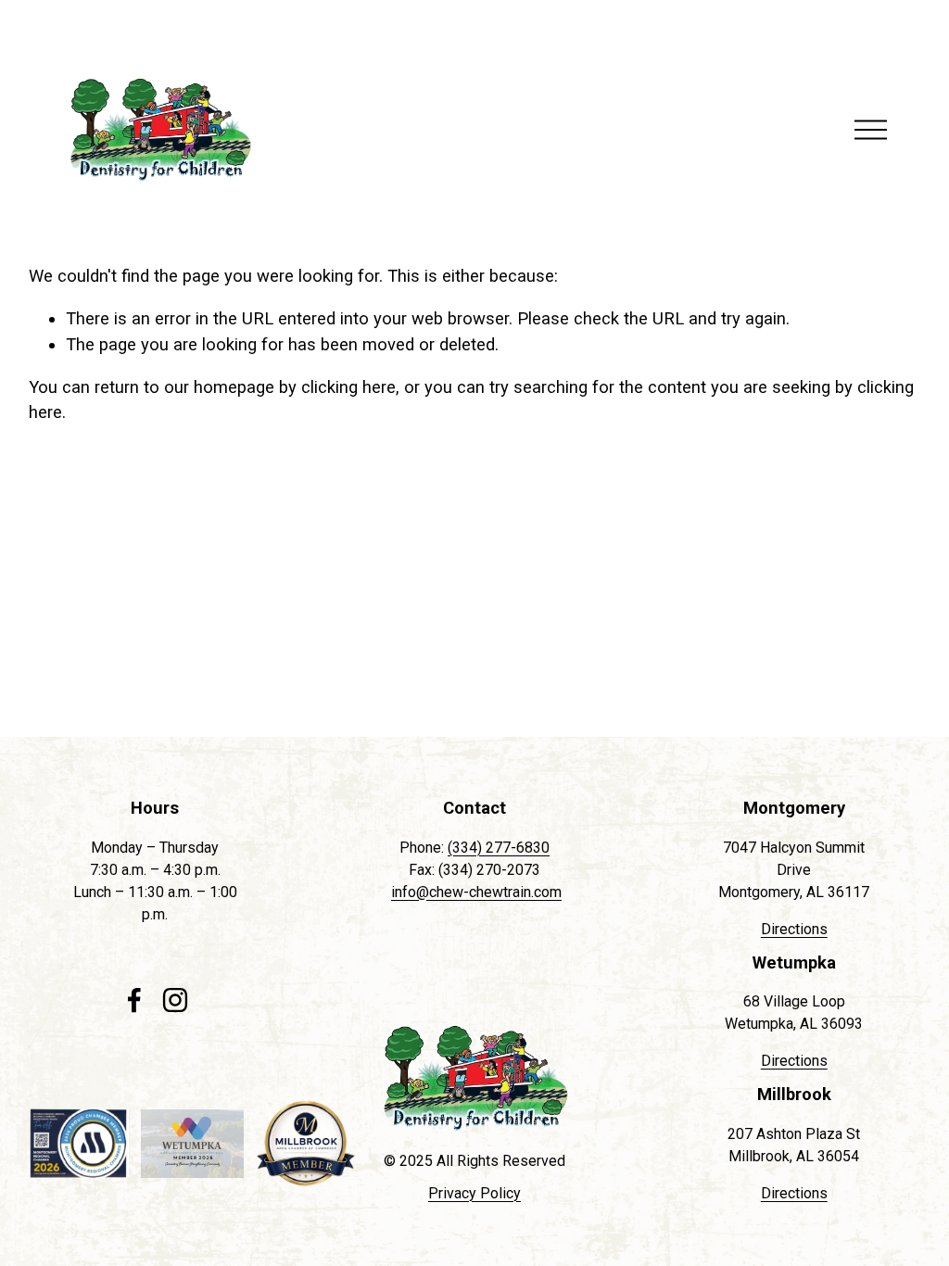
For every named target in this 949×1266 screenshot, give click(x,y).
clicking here (348, 387)
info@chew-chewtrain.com (476, 892)
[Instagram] (175, 1000)
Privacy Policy (474, 1193)
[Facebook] (134, 1000)
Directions (794, 929)
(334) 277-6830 (499, 847)
